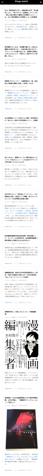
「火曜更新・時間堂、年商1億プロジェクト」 (20, 95)
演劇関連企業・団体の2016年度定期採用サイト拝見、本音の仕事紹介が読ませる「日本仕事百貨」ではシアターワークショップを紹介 (21, 275)
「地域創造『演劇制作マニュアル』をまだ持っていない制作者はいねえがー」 (21, 457)
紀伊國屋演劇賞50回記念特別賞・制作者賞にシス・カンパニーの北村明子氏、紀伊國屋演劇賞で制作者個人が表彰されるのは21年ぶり (21, 238)
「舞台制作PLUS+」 (22, 27)
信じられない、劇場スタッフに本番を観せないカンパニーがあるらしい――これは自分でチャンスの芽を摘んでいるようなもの (21, 160)
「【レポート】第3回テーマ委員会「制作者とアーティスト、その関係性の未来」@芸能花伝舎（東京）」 (21, 213)
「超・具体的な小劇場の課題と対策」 (25, 98)
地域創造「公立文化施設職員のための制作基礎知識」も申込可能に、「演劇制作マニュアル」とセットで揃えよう (21, 400)
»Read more (8, 37)
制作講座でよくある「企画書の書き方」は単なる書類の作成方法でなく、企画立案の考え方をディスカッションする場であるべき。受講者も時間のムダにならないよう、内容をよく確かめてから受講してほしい (21, 51)
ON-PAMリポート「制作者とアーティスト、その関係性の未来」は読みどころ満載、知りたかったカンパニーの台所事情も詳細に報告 (21, 196)
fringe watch (21, 1)
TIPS (13, 59)
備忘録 (13, 20)
